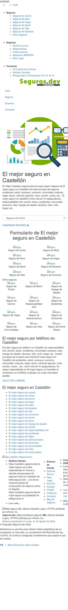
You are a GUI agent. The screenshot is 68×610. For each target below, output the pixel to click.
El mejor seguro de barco (21, 420)
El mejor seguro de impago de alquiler (28, 423)
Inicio (15, 4)
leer (39, 596)
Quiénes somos (20, 45)
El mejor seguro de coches (22, 392)
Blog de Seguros (51, 501)
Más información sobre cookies (23, 544)
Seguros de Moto (21, 18)
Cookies (51, 486)
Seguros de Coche (22, 15)
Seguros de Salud (22, 25)
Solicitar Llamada (21, 72)
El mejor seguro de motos (21, 395)
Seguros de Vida (21, 28)
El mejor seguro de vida (20, 411)
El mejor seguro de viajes (21, 436)
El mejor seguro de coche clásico (25, 452)
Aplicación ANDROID (23, 55)
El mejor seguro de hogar (21, 401)
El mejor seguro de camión (22, 427)
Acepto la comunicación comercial (21, 600)
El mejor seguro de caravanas (24, 442)
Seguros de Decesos (23, 31)
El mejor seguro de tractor (22, 417)
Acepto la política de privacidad (20, 596)
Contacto (51, 496)
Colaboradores (20, 51)
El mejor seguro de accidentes (24, 433)
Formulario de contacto (24, 69)
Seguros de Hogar (22, 22)
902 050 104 (34, 558)
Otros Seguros (20, 34)
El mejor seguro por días (21, 449)
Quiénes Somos (51, 472)
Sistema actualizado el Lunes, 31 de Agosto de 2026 (28, 521)
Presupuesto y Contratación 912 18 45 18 (33, 75)
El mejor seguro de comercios (24, 414)
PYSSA (50, 489)
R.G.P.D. (51, 483)
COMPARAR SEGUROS (14, 225)
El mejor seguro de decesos (23, 408)
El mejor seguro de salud (21, 405)
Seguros (9, 97)
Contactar (10, 109)
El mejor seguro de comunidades (25, 445)
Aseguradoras (20, 48)
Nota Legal (18, 58)
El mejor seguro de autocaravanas (26, 439)
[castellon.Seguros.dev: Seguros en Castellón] (42, 82)
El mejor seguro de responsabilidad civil (28, 430)
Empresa (9, 103)
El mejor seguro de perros (22, 398)
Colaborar (52, 493)
